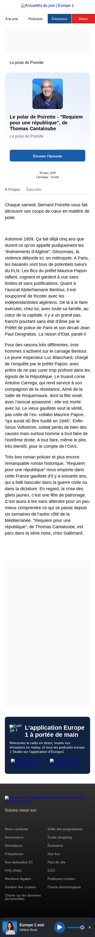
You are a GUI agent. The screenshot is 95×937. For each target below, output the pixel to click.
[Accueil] (47, 5)
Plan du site (57, 862)
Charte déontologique (64, 887)
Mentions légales (18, 879)
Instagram (16, 819)
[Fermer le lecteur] (90, 927)
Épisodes (34, 189)
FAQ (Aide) (13, 870)
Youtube (33, 819)
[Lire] (59, 927)
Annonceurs (14, 837)
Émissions (59, 19)
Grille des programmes (65, 829)
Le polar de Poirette (27, 62)
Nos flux (54, 854)
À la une (11, 19)
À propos (12, 189)
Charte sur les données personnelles (23, 897)
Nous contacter (16, 829)
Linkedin (49, 819)
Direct (83, 19)
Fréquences (14, 854)
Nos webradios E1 (19, 862)
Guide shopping (60, 837)
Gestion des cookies (20, 887)
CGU (51, 870)
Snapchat (41, 819)
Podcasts (35, 19)
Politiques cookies (61, 879)
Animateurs (13, 845)
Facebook (24, 819)
